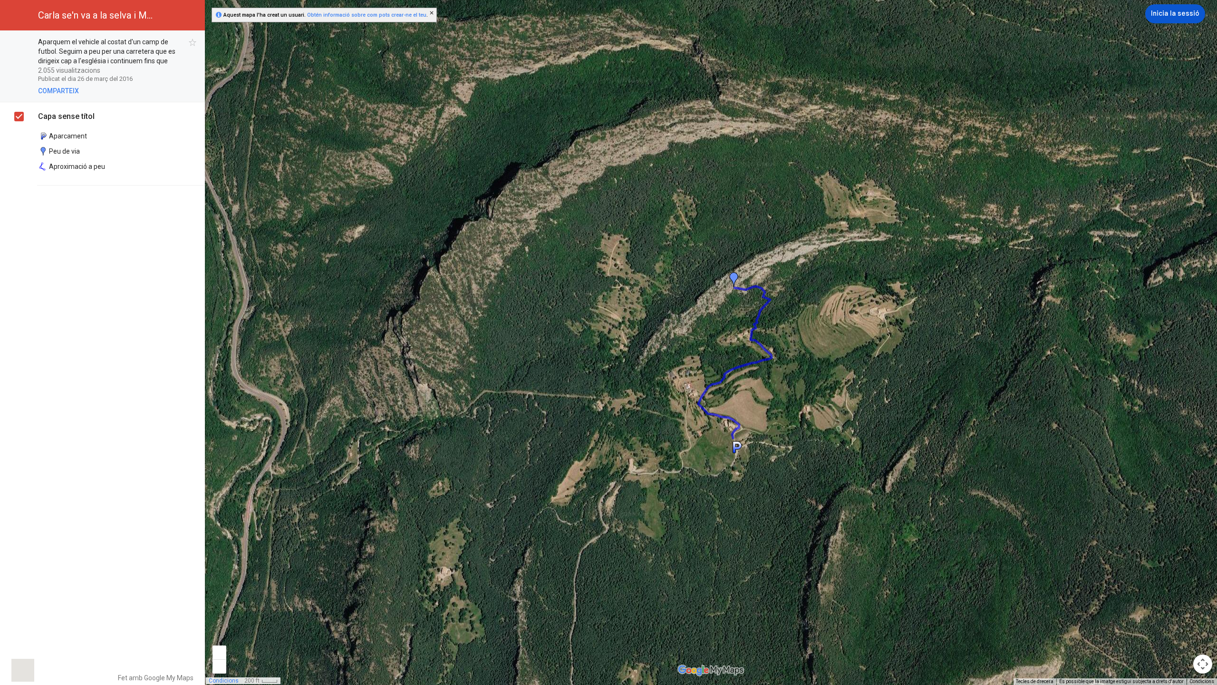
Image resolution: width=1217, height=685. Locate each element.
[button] (1129, 14)
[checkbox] (192, 42)
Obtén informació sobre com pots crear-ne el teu (366, 15)
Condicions (1201, 681)
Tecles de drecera (1034, 681)
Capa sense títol (66, 116)
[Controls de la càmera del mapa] (1202, 664)
